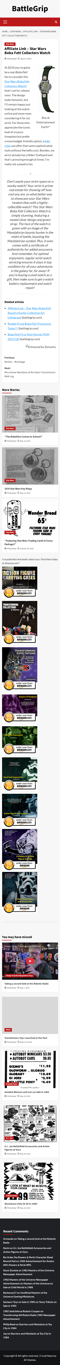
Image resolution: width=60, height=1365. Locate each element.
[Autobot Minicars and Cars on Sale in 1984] (30, 1069)
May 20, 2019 (25, 1096)
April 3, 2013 (25, 58)
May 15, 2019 (25, 441)
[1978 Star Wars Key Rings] (30, 466)
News (8, 1029)
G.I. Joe (9, 1138)
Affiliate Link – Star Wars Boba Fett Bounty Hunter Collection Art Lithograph (29, 312)
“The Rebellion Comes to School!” (23, 436)
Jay (5, 1333)
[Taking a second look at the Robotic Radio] (30, 961)
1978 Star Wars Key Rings (18, 488)
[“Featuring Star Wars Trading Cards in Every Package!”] (30, 518)
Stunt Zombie (10, 1270)
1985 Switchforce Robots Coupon (21, 1311)
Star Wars (10, 44)
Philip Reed (12, 58)
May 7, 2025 (24, 988)
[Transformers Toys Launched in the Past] (30, 1015)
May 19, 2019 (25, 1208)
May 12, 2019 (25, 493)
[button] (5, 22)
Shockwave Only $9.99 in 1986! (20, 1204)
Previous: (14, 360)
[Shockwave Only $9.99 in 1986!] (30, 1181)
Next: (30, 372)
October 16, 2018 (26, 548)
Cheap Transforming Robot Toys (19, 975)
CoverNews (46, 1355)
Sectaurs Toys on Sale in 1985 (19, 1302)
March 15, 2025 (26, 1042)
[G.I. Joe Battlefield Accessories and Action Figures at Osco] (30, 1123)
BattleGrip (30, 8)
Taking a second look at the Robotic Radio (26, 983)
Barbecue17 (9, 1292)
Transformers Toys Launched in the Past (25, 1038)
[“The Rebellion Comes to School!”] (30, 414)
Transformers (11, 1084)
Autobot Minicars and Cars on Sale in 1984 (26, 1092)
